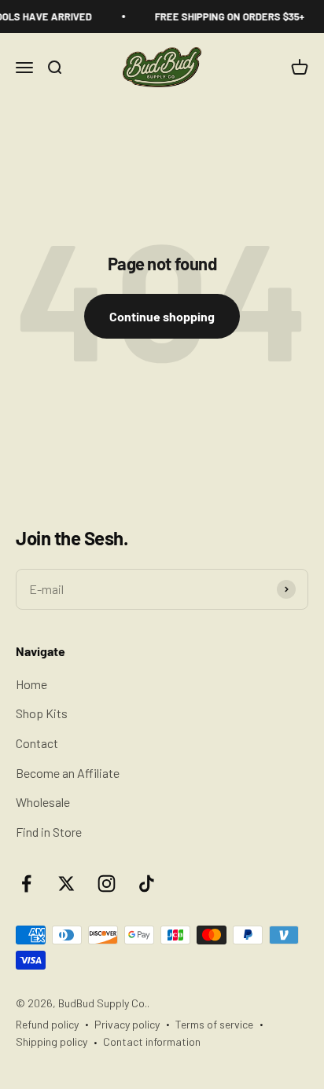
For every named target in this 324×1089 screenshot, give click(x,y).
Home (31, 683)
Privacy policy (127, 1024)
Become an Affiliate (68, 772)
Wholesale (43, 801)
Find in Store (49, 831)
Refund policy (47, 1024)
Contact (37, 742)
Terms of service (214, 1024)
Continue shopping (162, 316)
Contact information (152, 1041)
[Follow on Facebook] (26, 883)
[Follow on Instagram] (106, 883)
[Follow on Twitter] (66, 883)
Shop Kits (42, 713)
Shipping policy (51, 1041)
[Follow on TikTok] (146, 883)
